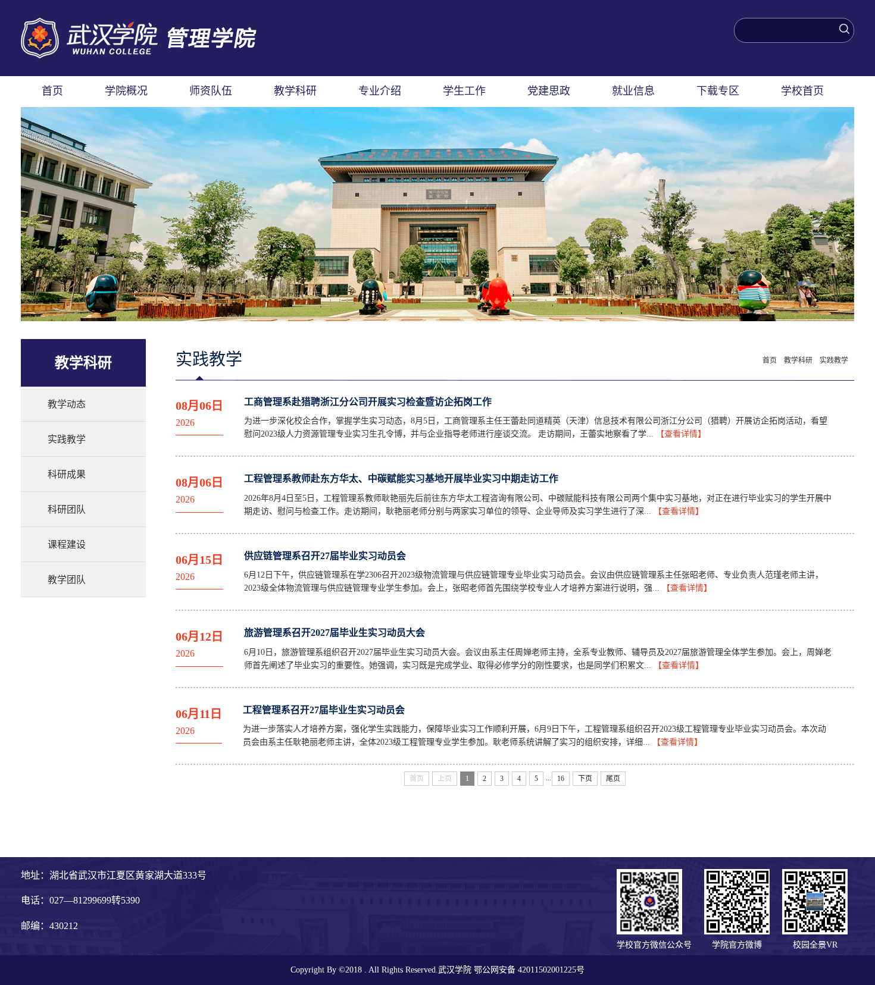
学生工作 (464, 91)
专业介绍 (379, 91)
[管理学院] (139, 24)
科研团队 (67, 509)
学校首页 (802, 91)
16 (560, 778)
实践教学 (67, 439)
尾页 (613, 778)
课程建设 (67, 544)
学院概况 (126, 91)
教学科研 (295, 91)
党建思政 (548, 91)
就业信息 (633, 91)
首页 (52, 91)
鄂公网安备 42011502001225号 (529, 969)
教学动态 (67, 404)
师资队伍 (210, 91)
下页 (585, 778)
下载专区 (717, 91)
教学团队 (67, 580)
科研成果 (67, 474)
